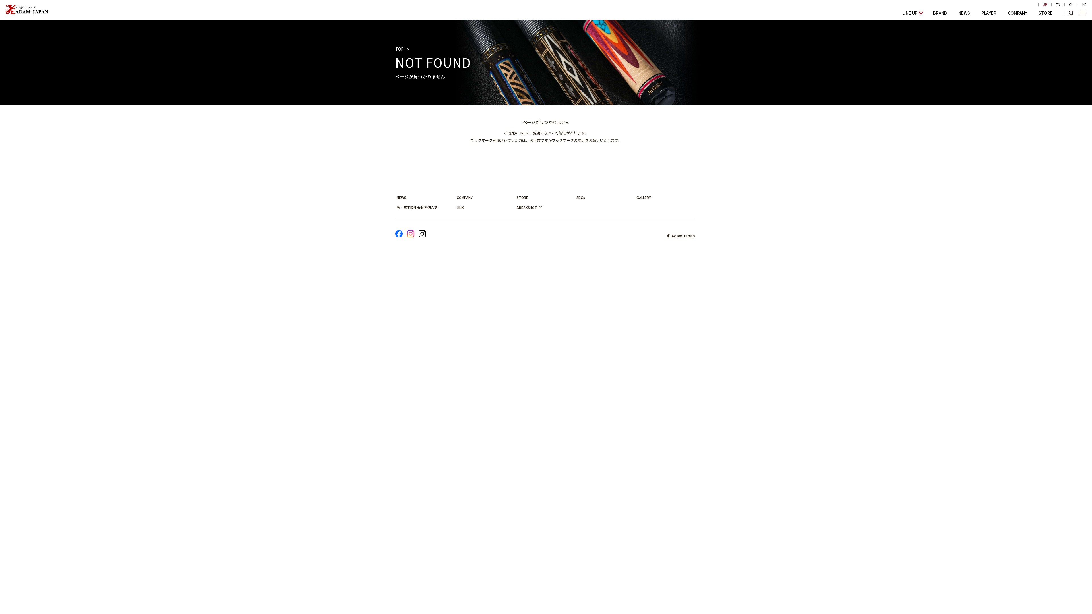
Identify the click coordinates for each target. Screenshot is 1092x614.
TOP (399, 49)
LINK (460, 207)
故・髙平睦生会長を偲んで (417, 207)
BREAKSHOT (527, 207)
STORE (1046, 13)
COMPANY (1017, 13)
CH (1071, 4)
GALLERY (643, 197)
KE (1084, 4)
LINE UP (909, 13)
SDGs (580, 197)
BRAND (940, 13)
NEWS (964, 13)
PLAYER (988, 13)
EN (1058, 4)
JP (1045, 4)
